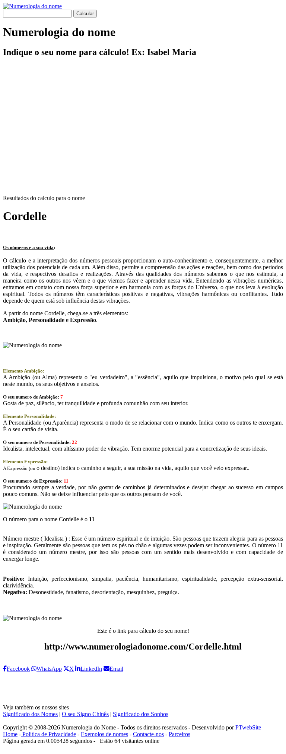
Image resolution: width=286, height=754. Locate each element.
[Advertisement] (143, 132)
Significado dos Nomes (30, 714)
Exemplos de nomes (104, 734)
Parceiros (179, 734)
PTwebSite (248, 727)
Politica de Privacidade (48, 734)
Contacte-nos (148, 734)
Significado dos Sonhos (140, 714)
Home (10, 734)
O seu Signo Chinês (85, 714)
